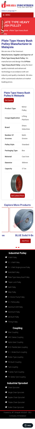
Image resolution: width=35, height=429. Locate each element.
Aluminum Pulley (14, 312)
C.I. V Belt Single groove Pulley (19, 267)
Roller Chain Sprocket (16, 407)
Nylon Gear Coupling (15, 342)
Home (5, 30)
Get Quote (9, 100)
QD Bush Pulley (13, 317)
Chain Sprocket (13, 387)
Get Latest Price (17, 196)
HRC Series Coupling (15, 337)
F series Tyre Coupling (16, 372)
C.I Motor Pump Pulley (16, 297)
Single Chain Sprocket (16, 392)
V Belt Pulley (12, 257)
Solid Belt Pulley (13, 272)
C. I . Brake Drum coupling (17, 352)
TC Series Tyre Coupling (17, 377)
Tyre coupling (13, 367)
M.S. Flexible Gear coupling (18, 347)
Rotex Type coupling (15, 357)
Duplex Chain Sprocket (16, 397)
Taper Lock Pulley (14, 282)
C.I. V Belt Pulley (14, 262)
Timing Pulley (13, 322)
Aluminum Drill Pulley (15, 307)
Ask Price (21, 241)
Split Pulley (12, 287)
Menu (7, 15)
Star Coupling (13, 332)
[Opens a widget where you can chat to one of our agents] (27, 425)
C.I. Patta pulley (14, 302)
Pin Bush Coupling (14, 362)
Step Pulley (12, 292)
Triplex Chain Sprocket (16, 402)
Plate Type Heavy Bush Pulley (19, 277)
